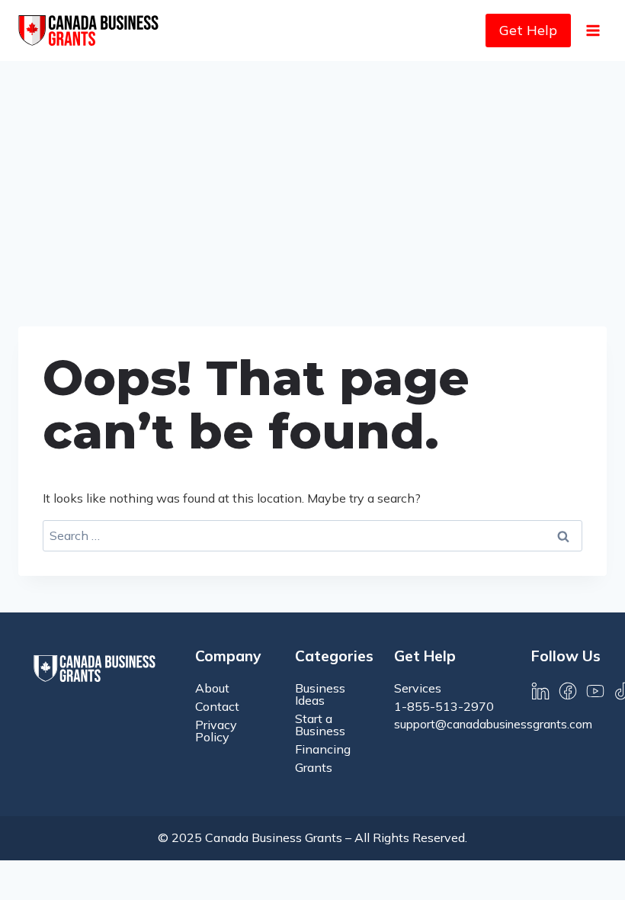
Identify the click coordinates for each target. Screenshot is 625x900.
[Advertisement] (312, 175)
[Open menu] (593, 30)
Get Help (528, 30)
